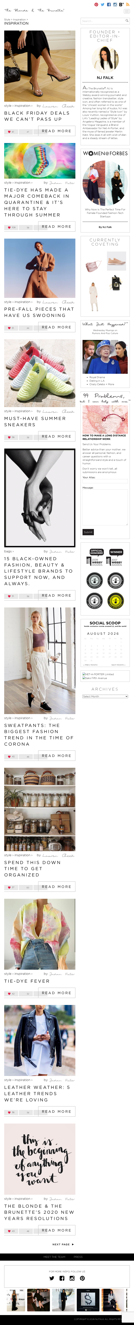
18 (97, 653)
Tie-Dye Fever (27, 981)
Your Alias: (89, 477)
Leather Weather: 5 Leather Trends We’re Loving (37, 1093)
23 (85, 657)
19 (103, 653)
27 (110, 657)
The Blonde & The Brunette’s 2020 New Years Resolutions (39, 1212)
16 (85, 653)
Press (78, 1257)
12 (103, 649)
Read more (57, 131)
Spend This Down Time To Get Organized (32, 868)
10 (91, 649)
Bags (8, 551)
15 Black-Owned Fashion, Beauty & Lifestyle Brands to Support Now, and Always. (38, 571)
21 (115, 653)
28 (115, 657)
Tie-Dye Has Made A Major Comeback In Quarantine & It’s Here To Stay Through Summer (37, 202)
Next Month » (118, 665)
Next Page (62, 1244)
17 (91, 653)
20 (110, 653)
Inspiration (19, 19)
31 (91, 660)
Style (7, 19)
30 (85, 660)
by (39, 105)
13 (110, 649)
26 (103, 657)
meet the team (54, 1257)
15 (121, 649)
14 (115, 649)
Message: (88, 487)
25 (97, 657)
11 (97, 649)
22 (121, 653)
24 (91, 657)
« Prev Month (90, 665)
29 (121, 657)
